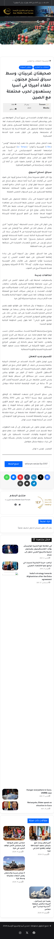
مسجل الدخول (35, 528)
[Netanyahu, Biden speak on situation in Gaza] (10, 805)
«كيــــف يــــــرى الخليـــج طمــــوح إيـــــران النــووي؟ (31, 3)
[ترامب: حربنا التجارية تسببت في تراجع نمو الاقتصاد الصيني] (10, 565)
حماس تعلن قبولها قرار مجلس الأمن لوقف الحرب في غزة (14, 845)
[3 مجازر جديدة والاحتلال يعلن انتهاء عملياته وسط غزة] (14, 863)
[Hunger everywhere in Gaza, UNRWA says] (10, 794)
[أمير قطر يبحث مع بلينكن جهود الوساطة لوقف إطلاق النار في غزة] (40, 833)
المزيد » (8, 500)
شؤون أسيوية (25, 67)
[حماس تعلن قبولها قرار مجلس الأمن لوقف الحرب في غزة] (14, 833)
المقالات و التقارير (34, 61)
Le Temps (22, 147)
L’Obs (48, 147)
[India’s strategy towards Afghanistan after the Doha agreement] (10, 679)
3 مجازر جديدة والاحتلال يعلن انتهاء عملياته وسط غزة (14, 876)
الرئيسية (45, 61)
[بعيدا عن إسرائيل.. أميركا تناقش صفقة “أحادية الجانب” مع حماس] (40, 893)
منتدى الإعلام (17, 496)
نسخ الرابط (13, 464)
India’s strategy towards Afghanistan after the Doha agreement (39, 577)
